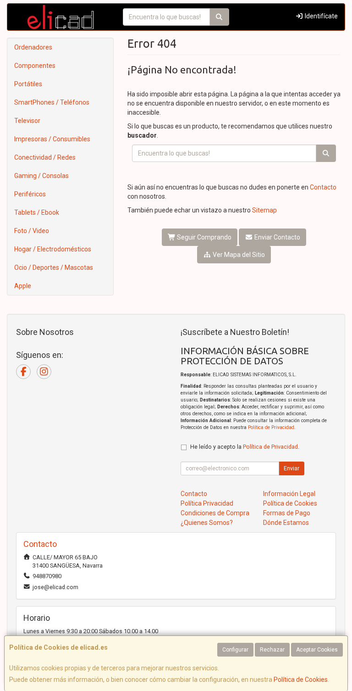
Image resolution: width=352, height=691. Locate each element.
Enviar (291, 468)
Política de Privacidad (271, 427)
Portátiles (28, 84)
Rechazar (272, 649)
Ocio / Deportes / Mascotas (53, 267)
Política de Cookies (301, 679)
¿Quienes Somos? (207, 522)
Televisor (27, 120)
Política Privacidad (207, 503)
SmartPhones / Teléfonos (51, 102)
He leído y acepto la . (244, 446)
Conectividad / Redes (45, 157)
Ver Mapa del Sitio (238, 254)
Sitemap (264, 210)
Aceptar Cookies (317, 649)
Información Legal (289, 493)
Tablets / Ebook (36, 212)
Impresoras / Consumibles (52, 139)
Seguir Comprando (203, 237)
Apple (22, 286)
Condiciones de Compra (215, 513)
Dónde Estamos (286, 522)
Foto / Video (31, 230)
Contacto (323, 187)
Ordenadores (33, 47)
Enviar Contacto (276, 237)
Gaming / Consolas (41, 175)
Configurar (235, 649)
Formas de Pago (286, 513)
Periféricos (30, 194)
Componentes (34, 65)
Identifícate (320, 16)
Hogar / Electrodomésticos (52, 249)
